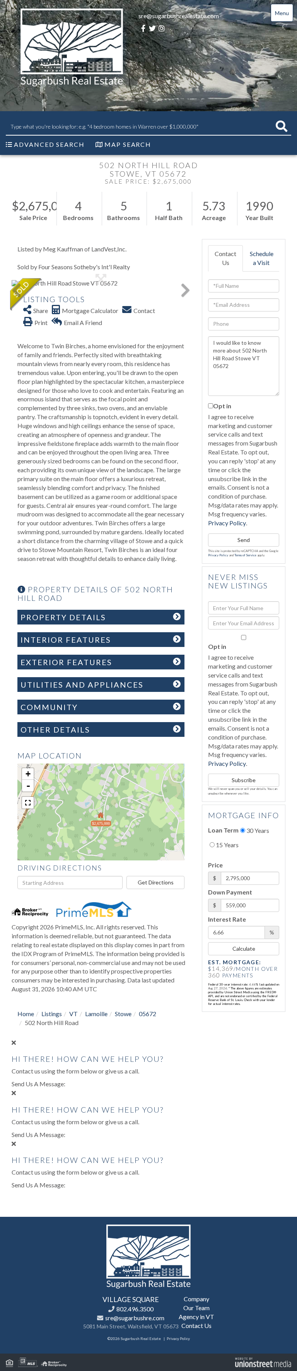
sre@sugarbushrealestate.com (178, 15)
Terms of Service (245, 555)
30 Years (257, 830)
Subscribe (244, 780)
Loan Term (223, 830)
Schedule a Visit (261, 258)
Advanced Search (49, 144)
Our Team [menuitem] (196, 1307)
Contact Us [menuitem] (196, 1325)
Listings (51, 1013)
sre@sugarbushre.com (134, 1317)
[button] (281, 126)
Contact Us (225, 258)
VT (73, 1013)
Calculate (243, 948)
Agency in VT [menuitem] (196, 1316)
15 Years (227, 844)
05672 (147, 1013)
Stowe (123, 1013)
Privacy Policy (227, 522)
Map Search (127, 144)
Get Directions (156, 882)
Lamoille (96, 1013)
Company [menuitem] (196, 1298)
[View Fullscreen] (28, 802)
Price (215, 865)
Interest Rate (227, 919)
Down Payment (230, 892)
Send (243, 540)
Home (25, 1013)
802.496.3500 (135, 1309)
